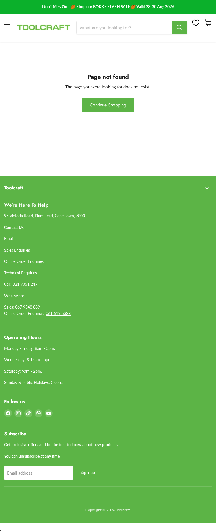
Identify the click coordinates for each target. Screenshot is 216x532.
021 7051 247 (25, 284)
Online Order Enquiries (24, 261)
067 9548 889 (27, 307)
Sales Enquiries (17, 250)
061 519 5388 (58, 313)
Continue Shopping (108, 105)
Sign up (87, 472)
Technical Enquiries (20, 273)
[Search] (179, 27)
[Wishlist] (195, 22)
